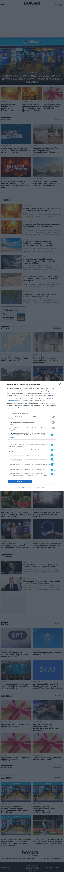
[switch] (52, 417)
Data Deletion (22, 487)
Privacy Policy (41, 487)
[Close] (60, 384)
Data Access (32, 487)
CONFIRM (20, 482)
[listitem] (32, 413)
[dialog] (32, 436)
